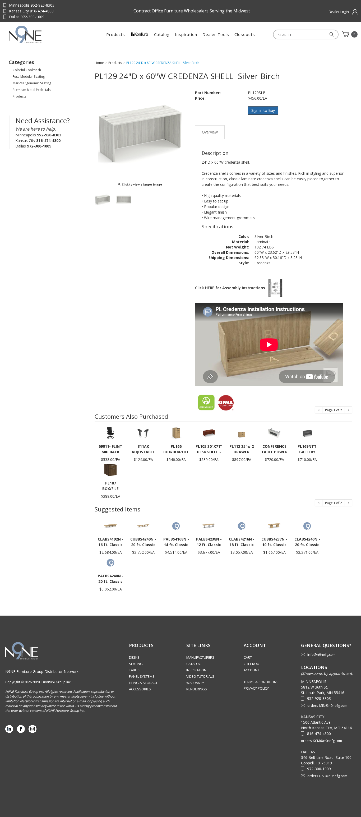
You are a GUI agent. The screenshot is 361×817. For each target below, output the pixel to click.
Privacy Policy (256, 688)
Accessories (140, 689)
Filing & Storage (143, 682)
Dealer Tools (215, 34)
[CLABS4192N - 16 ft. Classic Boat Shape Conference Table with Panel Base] (110, 525)
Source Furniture (42, 34)
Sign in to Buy (263, 110)
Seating (136, 663)
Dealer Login (339, 11)
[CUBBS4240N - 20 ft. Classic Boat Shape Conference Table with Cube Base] (143, 525)
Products (115, 34)
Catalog (162, 34)
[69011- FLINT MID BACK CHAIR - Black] (110, 432)
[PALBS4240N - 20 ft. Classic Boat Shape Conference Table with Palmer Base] (110, 562)
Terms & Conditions (261, 682)
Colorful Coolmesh (27, 70)
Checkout (252, 663)
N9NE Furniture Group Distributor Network (41, 671)
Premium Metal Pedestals (31, 89)
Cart (248, 657)
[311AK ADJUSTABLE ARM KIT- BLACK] (143, 432)
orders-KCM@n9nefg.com (321, 740)
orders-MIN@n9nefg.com (327, 705)
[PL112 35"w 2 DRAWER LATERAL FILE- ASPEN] (241, 432)
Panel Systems (142, 676)
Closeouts (244, 34)
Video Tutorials (200, 676)
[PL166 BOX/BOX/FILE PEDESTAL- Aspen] (176, 432)
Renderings (196, 689)
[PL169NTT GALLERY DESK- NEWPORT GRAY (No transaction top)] (307, 432)
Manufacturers (200, 657)
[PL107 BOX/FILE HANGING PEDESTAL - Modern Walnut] (110, 469)
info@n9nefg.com (321, 654)
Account (251, 670)
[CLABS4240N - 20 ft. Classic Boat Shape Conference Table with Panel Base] (307, 525)
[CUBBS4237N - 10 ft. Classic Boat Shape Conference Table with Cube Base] (274, 525)
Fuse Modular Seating (29, 76)
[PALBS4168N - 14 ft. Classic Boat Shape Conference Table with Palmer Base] (176, 525)
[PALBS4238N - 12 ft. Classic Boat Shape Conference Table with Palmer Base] (208, 525)
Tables (135, 670)
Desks (134, 657)
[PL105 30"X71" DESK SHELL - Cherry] (208, 432)
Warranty (195, 682)
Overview (210, 132)
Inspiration (186, 34)
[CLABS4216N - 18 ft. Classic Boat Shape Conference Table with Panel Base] (241, 525)
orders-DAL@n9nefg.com (327, 775)
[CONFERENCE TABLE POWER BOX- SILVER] (274, 432)
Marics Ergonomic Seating (32, 83)
